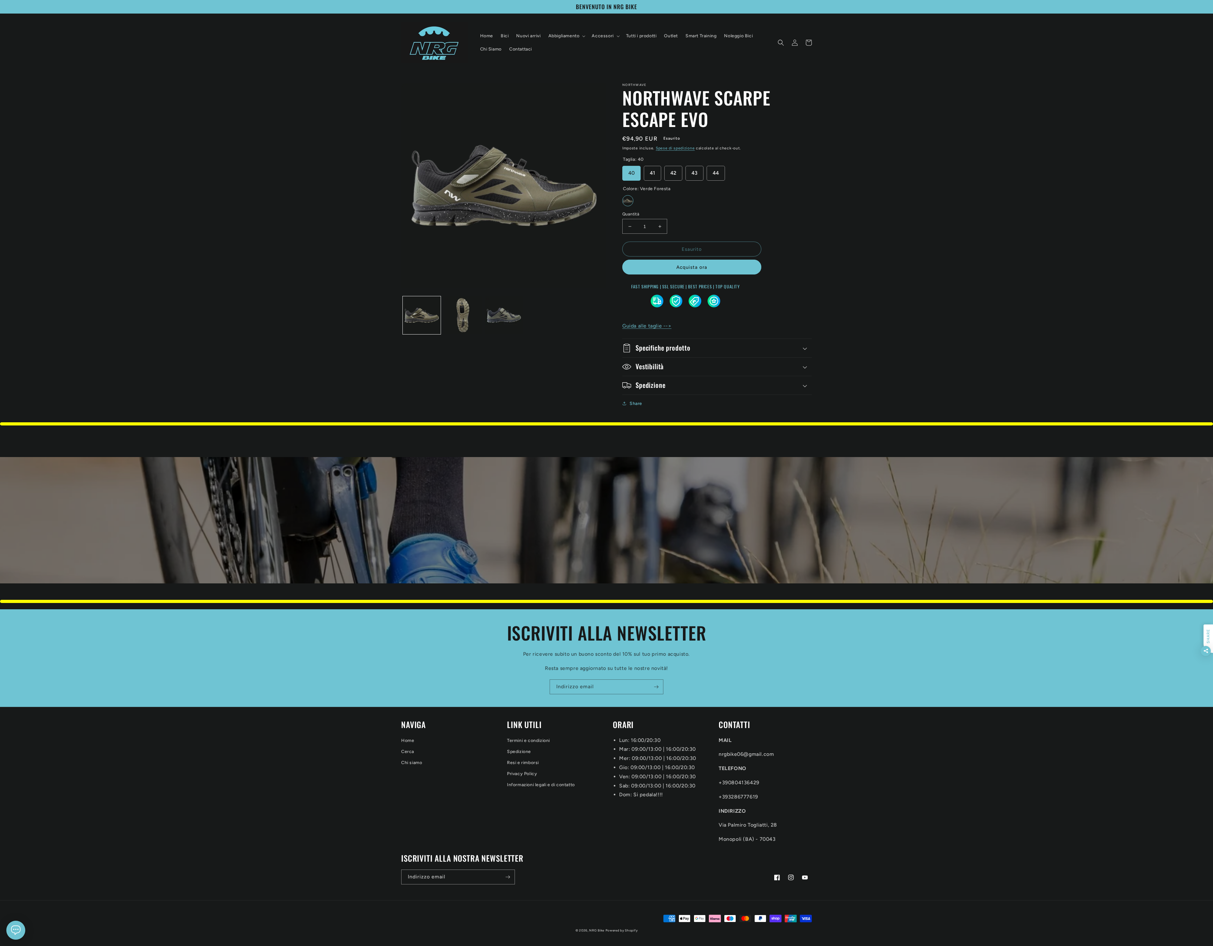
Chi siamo (411, 762)
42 (673, 173)
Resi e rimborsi (523, 762)
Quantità (630, 214)
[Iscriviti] (656, 686)
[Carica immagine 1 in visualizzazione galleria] (422, 315)
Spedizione (519, 751)
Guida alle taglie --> (647, 326)
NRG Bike (596, 930)
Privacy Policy (522, 773)
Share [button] (636, 403)
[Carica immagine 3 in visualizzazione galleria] (504, 315)
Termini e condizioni (528, 740)
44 (716, 173)
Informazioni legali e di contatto (541, 784)
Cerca (407, 751)
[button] (566, 36)
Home (407, 740)
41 (652, 173)
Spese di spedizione (675, 148)
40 (631, 173)
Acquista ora (691, 267)
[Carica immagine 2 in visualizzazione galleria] (463, 315)
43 (694, 173)
